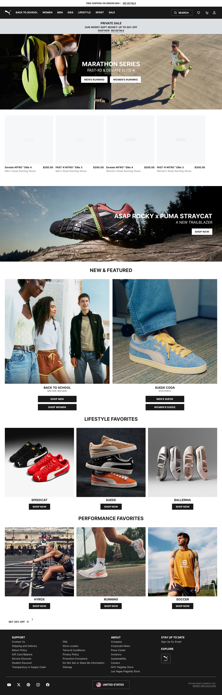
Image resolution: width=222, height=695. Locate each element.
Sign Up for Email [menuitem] (171, 641)
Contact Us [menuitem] (18, 641)
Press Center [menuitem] (118, 650)
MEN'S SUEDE (164, 399)
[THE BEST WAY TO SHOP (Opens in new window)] (166, 658)
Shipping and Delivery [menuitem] (24, 645)
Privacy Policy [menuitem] (71, 654)
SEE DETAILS (129, 3)
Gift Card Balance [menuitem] (22, 654)
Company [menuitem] (116, 641)
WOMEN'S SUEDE (164, 407)
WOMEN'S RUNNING (125, 79)
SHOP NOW (104, 30)
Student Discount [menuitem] (22, 662)
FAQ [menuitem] (65, 641)
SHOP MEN (57, 399)
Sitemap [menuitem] (67, 667)
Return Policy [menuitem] (19, 650)
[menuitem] (26, 12)
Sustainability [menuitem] (118, 658)
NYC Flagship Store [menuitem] (122, 667)
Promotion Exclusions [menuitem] (75, 658)
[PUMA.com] (7, 13)
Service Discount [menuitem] (21, 658)
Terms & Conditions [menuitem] (74, 650)
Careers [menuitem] (115, 662)
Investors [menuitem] (116, 654)
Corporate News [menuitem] (120, 645)
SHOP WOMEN (57, 407)
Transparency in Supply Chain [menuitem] (29, 667)
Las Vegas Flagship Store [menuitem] (125, 671)
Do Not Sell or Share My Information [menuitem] (83, 662)
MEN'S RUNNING (94, 79)
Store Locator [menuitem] (71, 645)
